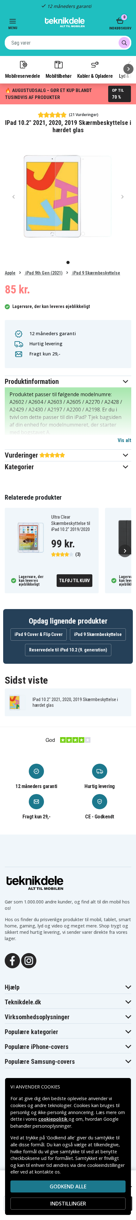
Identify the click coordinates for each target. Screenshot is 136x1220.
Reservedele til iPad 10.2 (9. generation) (68, 649)
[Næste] (128, 69)
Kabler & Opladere (95, 76)
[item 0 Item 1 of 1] (68, 196)
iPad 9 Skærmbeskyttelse (95, 272)
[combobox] (68, 43)
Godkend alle (68, 1186)
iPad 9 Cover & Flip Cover (39, 634)
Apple (10, 272)
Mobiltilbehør (58, 76)
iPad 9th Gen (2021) (43, 272)
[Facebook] (12, 960)
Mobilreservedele (22, 76)
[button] (68, 381)
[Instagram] (28, 960)
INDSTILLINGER (68, 1203)
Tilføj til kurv (74, 580)
